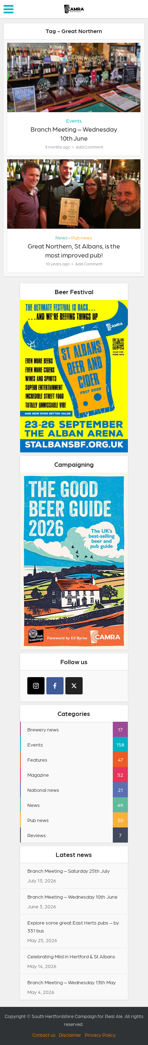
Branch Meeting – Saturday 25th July (68, 870)
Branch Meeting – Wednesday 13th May (71, 982)
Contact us (43, 1034)
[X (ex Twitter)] (74, 685)
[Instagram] (36, 685)
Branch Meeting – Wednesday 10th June (72, 896)
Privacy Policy (100, 1034)
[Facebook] (55, 685)
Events (74, 120)
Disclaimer (70, 1034)
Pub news (81, 237)
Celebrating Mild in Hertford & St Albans (71, 956)
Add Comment (89, 146)
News (61, 237)
